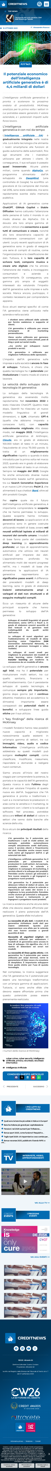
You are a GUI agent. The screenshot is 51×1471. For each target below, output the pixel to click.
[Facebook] (16, 1348)
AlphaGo (37, 170)
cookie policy (27, 1461)
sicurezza (28, 1061)
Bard (35, 490)
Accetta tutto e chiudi (42, 1465)
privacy (19, 1061)
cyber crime (12, 1058)
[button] (39, 4)
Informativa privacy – (18, 1441)
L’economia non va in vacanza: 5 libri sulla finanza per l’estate (28, 18)
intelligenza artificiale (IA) (23, 135)
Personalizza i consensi (27, 1465)
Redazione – (30, 1441)
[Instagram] (35, 1348)
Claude (7, 440)
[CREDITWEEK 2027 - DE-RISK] (25, 1239)
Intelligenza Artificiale (16, 1068)
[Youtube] (28, 1348)
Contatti (38, 1441)
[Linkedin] (22, 1348)
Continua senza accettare (9, 1465)
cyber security (26, 1058)
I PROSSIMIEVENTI (33, 1214)
